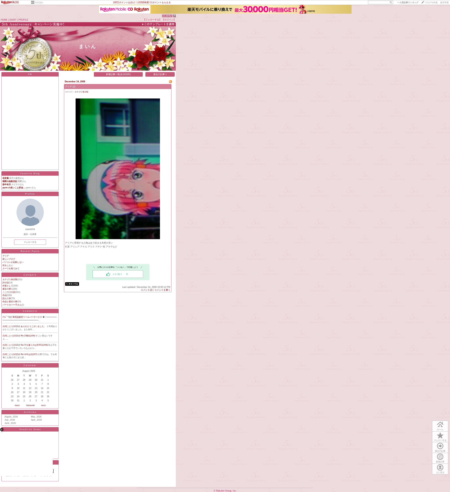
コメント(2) (146, 290)
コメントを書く (162, 290)
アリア (5, 256)
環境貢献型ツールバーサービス (27, 317)
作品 (4, 295)
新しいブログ (8, 259)
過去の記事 (440, 451)
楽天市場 (444, 2)
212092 (167, 16)
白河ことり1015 (10, 326)
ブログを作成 (431, 2)
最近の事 (6, 289)
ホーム (440, 429)
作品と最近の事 (9, 301)
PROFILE (23, 19)
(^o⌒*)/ (6, 317)
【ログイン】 (169, 19)
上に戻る (440, 472)
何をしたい (7, 265)
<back (17, 405)
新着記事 (440, 462)
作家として (7, 286)
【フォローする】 (152, 19)
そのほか (39, 2)
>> (408, 2)
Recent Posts (30, 251)
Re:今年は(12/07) (29, 354)
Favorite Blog (30, 173)
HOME (4, 19)
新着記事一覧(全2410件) (118, 74)
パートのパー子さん (11, 304)
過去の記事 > (160, 74)
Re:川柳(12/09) (28, 335)
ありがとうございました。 (34, 326)
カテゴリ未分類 (9, 279)
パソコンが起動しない (13, 262)
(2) (74, 86)
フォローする (30, 242)
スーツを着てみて (10, 268)
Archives (30, 412)
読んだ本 (6, 298)
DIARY (13, 19)
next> (43, 405)
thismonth (30, 405)
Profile (30, 194)
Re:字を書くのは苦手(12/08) (34, 345)
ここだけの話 (8, 292)
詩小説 (5, 282)
